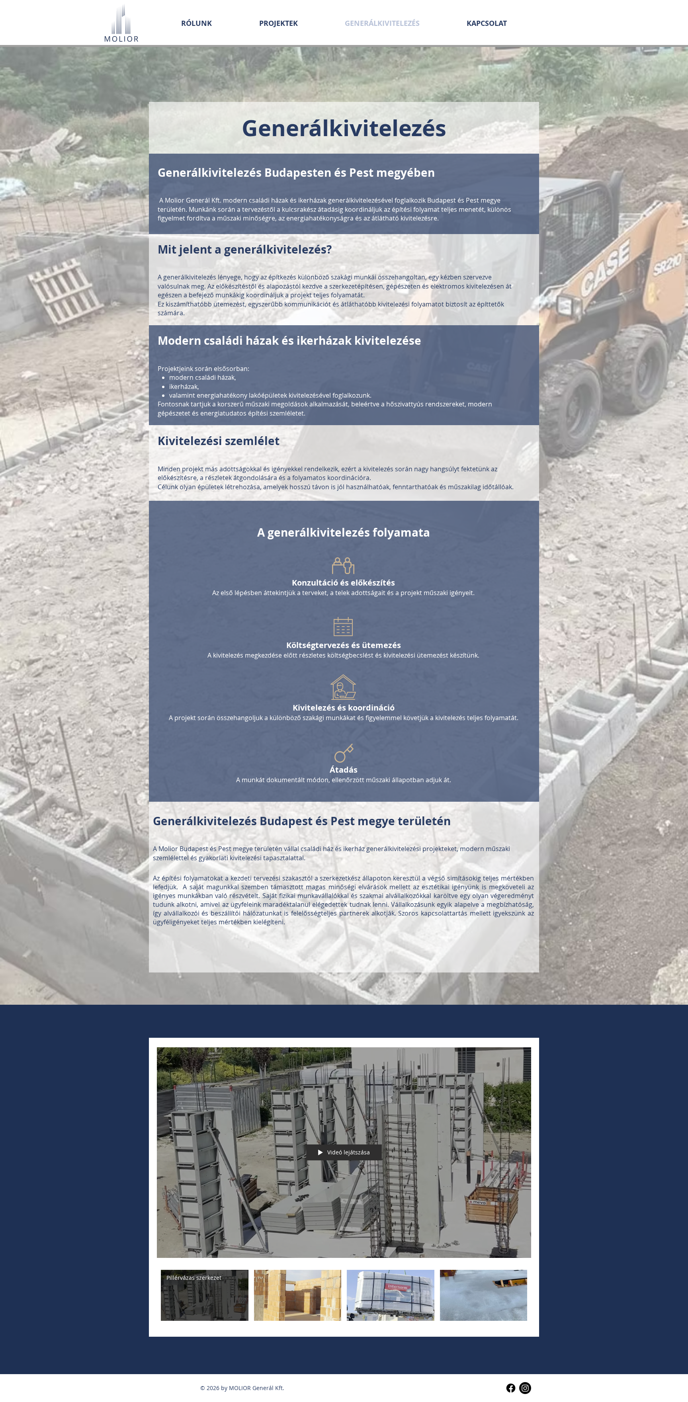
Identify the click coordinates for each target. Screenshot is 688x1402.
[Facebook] (511, 1388)
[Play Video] (204, 1295)
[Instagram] (525, 1388)
